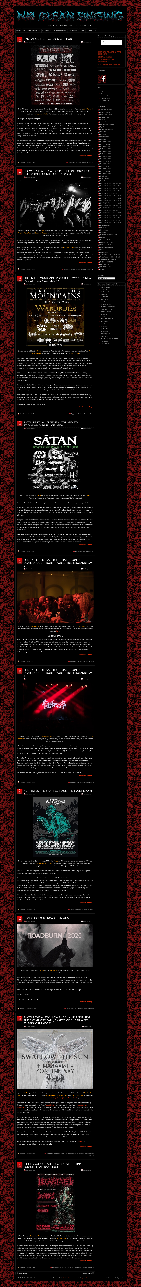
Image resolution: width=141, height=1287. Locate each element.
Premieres (103, 232)
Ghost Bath (64, 1153)
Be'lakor (73, 269)
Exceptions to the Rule (107, 124)
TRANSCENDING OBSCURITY (110, 338)
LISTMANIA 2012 (105, 141)
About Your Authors (106, 109)
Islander (28, 162)
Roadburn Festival (89, 1008)
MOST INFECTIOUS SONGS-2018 (110, 205)
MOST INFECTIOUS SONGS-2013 (110, 193)
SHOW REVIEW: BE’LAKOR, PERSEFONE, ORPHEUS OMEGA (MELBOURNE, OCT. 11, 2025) (57, 172)
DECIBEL (103, 302)
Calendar (103, 119)
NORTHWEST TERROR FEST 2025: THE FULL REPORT (58, 790)
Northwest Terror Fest (88, 909)
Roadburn (80, 1008)
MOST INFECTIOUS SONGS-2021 (110, 213)
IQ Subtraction (104, 136)
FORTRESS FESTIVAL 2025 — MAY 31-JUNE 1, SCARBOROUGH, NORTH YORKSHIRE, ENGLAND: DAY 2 (58, 562)
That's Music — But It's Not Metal (110, 257)
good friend (50, 1105)
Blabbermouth (105, 292)
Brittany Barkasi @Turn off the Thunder (64, 1098)
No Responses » (87, 42)
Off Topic (103, 227)
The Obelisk (104, 331)
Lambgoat (104, 314)
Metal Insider (104, 321)
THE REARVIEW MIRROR (108, 259)
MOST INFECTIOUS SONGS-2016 (110, 200)
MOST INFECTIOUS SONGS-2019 (110, 208)
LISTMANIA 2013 (105, 144)
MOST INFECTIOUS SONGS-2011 (110, 188)
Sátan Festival (86, 551)
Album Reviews (105, 112)
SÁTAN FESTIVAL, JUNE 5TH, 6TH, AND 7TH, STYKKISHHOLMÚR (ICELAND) (51, 424)
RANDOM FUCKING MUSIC (108, 235)
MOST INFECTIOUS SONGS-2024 (110, 220)
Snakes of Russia (84, 1153)
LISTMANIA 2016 (105, 151)
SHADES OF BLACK (106, 245)
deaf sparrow (104, 299)
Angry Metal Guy (105, 287)
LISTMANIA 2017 (105, 154)
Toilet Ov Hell (105, 336)
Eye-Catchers (104, 127)
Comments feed (105, 98)
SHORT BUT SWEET (106, 247)
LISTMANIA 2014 (105, 146)
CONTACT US (91, 31)
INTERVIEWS (46, 31)
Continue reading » (86, 155)
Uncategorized (104, 264)
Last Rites (104, 316)
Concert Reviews (30, 42)
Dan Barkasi (80, 661)
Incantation (91, 1267)
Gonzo (92, 414)
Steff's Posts (104, 252)
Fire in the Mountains (83, 414)
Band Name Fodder (106, 114)
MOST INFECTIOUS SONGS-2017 (110, 203)
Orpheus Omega (80, 269)
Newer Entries (87, 1273)
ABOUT (82, 31)
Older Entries (23, 1273)
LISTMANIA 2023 (105, 168)
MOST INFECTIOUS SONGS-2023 (110, 218)
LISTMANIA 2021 (105, 164)
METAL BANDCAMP (107, 319)
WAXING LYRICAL (105, 267)
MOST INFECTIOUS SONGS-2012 (110, 191)
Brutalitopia (104, 294)
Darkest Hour (70, 1267)
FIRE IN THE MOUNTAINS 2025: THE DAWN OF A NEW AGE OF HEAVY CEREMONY (57, 279)
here (57, 631)
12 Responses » (88, 284)
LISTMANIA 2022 (105, 166)
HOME (18, 31)
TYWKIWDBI (104, 341)
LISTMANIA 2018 (105, 156)
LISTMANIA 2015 (105, 149)
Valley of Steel (105, 343)
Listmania (103, 139)
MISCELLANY (104, 178)
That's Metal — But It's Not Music (110, 254)
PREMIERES (73, 31)
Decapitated (78, 1267)
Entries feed (104, 96)
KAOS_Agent (90, 162)
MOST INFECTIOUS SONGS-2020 (110, 210)
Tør (93, 269)
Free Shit (103, 132)
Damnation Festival (81, 162)
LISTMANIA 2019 (105, 159)
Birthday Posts (104, 117)
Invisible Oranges (106, 311)
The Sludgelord (105, 334)
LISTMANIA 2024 (105, 171)
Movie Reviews (104, 225)
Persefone (88, 269)
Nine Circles (104, 324)
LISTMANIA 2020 (105, 161)
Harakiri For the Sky (73, 1153)
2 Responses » (88, 1026)
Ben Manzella (62, 1267)
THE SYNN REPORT (106, 262)
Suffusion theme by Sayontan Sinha (115, 1278)
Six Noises (104, 326)
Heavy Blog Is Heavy (107, 309)
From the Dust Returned (108, 306)
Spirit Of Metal (105, 329)
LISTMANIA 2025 (105, 173)
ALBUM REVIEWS (60, 31)
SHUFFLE (103, 250)
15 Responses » (88, 794)
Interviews (103, 134)
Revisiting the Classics (107, 242)
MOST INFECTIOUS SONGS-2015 (110, 198)
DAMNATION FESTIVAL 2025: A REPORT (49, 38)
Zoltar (92, 551)
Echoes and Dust (106, 304)
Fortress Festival (89, 661)
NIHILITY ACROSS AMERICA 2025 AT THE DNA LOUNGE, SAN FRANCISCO (52, 1165)
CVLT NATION (105, 297)
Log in (102, 93)
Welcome (103, 269)
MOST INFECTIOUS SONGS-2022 (110, 215)
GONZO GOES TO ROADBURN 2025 (46, 918)
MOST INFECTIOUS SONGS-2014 (110, 195)
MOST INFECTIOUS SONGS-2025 (110, 222)
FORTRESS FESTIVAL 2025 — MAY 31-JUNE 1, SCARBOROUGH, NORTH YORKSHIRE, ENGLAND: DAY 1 (58, 672)
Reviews (103, 237)
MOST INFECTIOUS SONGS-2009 (110, 183)
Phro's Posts (104, 230)
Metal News (103, 176)
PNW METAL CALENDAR (31, 31)
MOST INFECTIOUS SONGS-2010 (110, 186)
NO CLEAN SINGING (29, 1278)
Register (103, 91)
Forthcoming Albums (106, 129)
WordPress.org (105, 101)
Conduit (79, 1141)
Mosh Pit (103, 181)
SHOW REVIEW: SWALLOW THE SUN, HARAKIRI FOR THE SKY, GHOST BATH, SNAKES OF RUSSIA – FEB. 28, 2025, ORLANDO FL (57, 1020)
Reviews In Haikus (105, 240)
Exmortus (84, 1267)
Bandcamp (104, 289)
